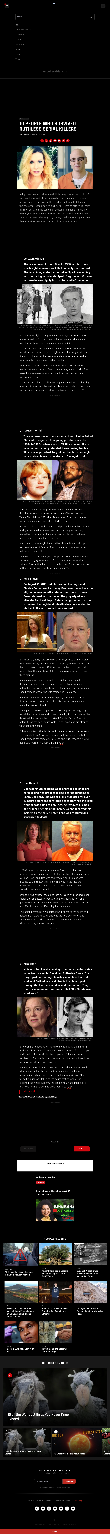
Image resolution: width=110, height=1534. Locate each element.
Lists (27, 119)
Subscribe (69, 1481)
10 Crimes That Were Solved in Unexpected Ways (37, 1097)
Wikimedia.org (86, 329)
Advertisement (59, 1501)
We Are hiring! (77, 1501)
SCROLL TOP (55, 1531)
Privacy (68, 1501)
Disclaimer (48, 1501)
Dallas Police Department (71, 329)
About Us (31, 1501)
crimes (22, 119)
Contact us (39, 1501)
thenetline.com (71, 862)
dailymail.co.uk (74, 503)
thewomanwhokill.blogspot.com (69, 1041)
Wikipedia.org (86, 1041)
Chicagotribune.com (55, 329)
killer (58, 194)
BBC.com (88, 503)
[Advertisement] (55, 100)
